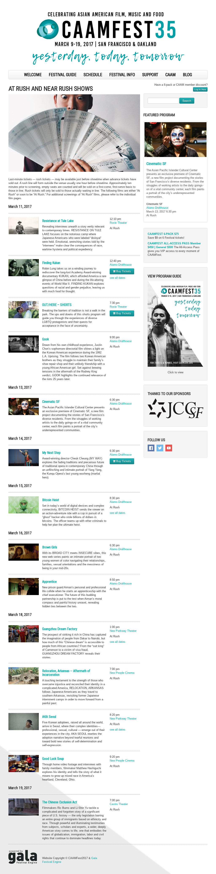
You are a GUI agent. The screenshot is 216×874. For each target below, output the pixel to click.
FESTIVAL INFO (122, 74)
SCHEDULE (93, 74)
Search (186, 101)
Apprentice (49, 582)
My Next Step (51, 453)
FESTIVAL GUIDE (62, 74)
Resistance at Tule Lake (58, 221)
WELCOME (33, 74)
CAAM (170, 74)
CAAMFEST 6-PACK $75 (163, 233)
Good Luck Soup (53, 759)
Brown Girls (49, 547)
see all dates (117, 277)
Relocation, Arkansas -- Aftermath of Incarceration (66, 673)
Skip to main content (13, 2)
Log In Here (200, 89)
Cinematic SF (51, 402)
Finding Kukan (51, 263)
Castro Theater (119, 804)
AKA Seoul (49, 717)
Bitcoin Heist (50, 500)
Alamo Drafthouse (121, 264)
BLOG (187, 74)
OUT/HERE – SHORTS (57, 305)
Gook (45, 339)
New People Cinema (122, 672)
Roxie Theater (118, 222)
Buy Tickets (123, 271)
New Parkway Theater (123, 630)
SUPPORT (150, 74)
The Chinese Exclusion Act (59, 802)
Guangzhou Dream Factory (59, 629)
